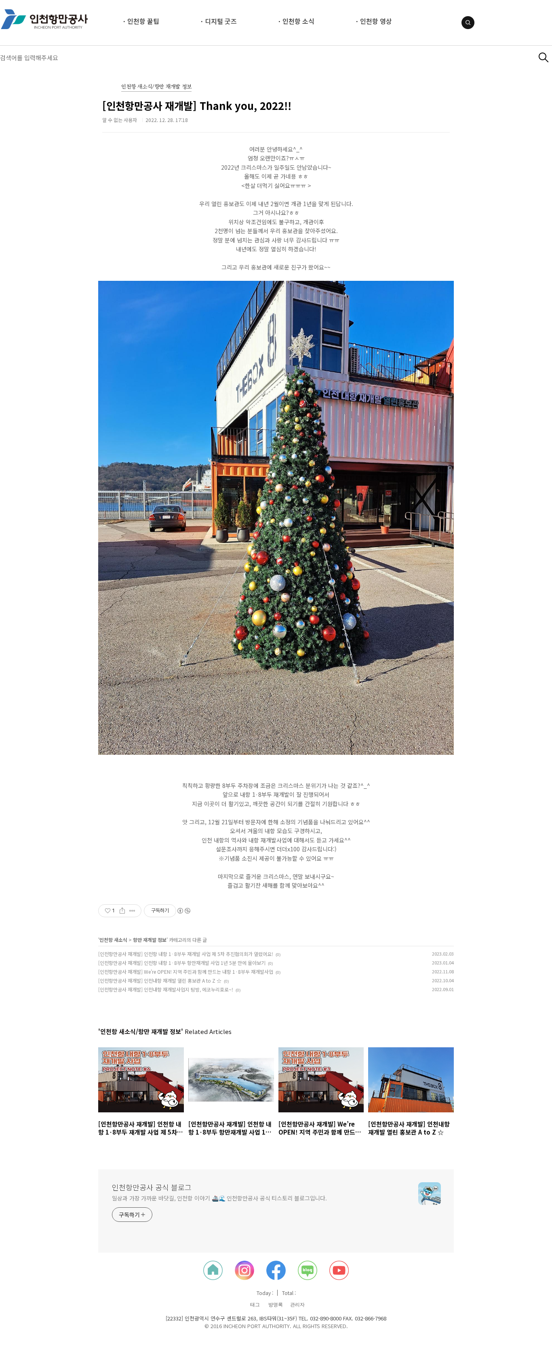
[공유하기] (122, 911)
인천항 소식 (298, 21)
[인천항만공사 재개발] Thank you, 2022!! (196, 105)
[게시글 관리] (132, 911)
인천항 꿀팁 (143, 21)
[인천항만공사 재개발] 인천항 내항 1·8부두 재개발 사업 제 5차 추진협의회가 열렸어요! (185, 953)
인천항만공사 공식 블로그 (152, 1187)
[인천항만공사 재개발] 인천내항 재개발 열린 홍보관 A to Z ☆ (159, 980)
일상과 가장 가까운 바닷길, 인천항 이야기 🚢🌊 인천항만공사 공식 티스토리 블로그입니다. (219, 1198)
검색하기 (544, 58)
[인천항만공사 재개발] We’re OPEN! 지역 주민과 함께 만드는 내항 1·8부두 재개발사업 (185, 971)
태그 (255, 1305)
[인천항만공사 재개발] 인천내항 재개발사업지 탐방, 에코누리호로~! (165, 989)
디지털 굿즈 (221, 21)
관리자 (297, 1305)
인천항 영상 (376, 21)
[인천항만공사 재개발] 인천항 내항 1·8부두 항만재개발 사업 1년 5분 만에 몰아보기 (181, 962)
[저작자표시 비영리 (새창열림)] (183, 911)
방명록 (275, 1305)
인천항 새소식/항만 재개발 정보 (156, 87)
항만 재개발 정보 (149, 939)
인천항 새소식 (113, 939)
